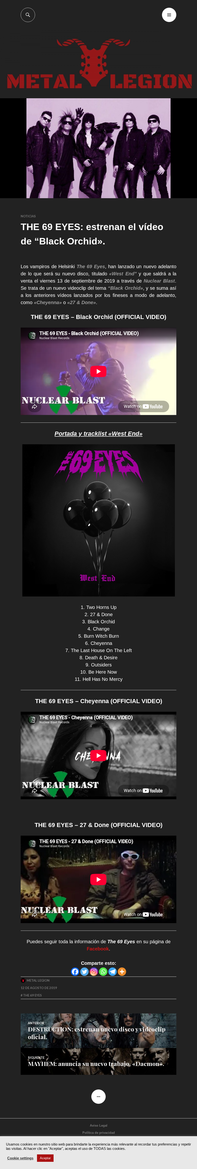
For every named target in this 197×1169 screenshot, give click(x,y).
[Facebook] (75, 971)
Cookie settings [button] (20, 1158)
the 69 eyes (32, 995)
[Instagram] (94, 971)
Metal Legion (38, 980)
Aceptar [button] (45, 1158)
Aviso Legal (98, 1125)
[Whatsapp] (103, 971)
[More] (122, 971)
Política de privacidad (98, 1132)
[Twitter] (84, 971)
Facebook (98, 948)
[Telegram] (112, 971)
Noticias (28, 216)
